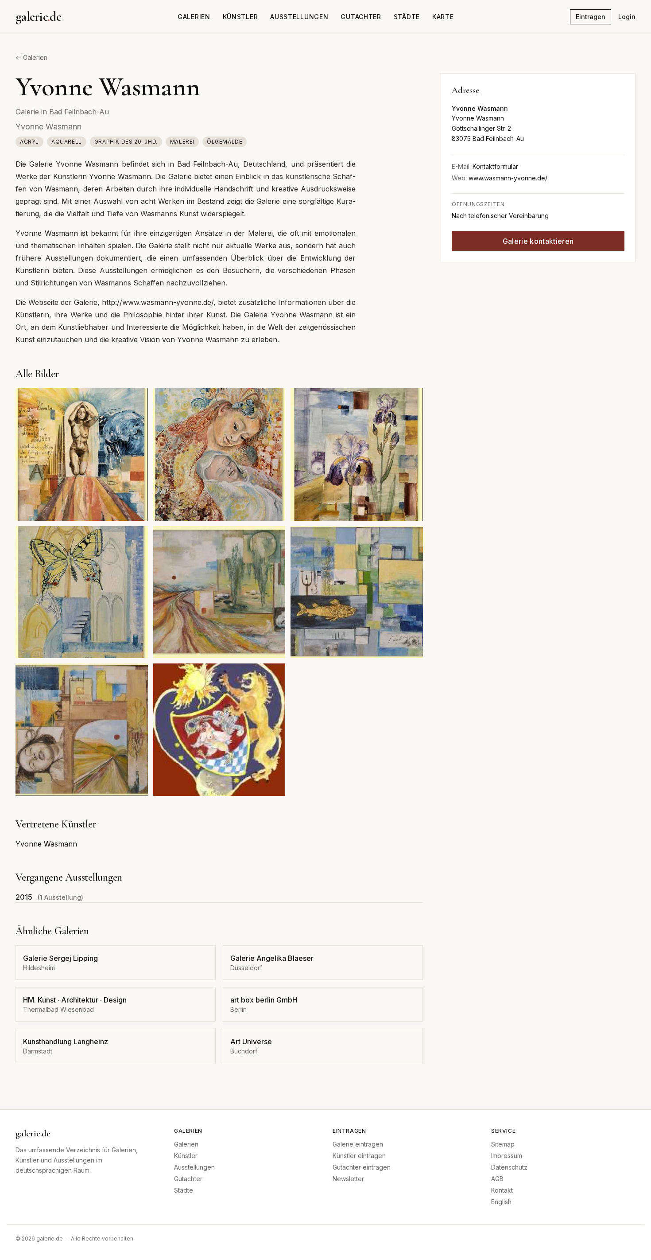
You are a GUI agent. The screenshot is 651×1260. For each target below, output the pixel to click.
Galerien (194, 16)
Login (627, 16)
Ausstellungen (299, 16)
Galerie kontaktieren (538, 241)
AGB (497, 1178)
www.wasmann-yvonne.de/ (508, 178)
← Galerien (31, 57)
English (501, 1201)
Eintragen (590, 16)
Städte (407, 16)
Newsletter (348, 1178)
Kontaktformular (495, 166)
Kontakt (502, 1190)
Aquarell (66, 141)
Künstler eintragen (359, 1155)
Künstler (240, 16)
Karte (443, 16)
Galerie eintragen (358, 1144)
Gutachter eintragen (362, 1167)
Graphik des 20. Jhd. (126, 141)
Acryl (29, 141)
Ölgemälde (224, 141)
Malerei (182, 141)
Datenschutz (509, 1167)
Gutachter (361, 16)
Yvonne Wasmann (46, 843)
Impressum (506, 1155)
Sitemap (503, 1144)
